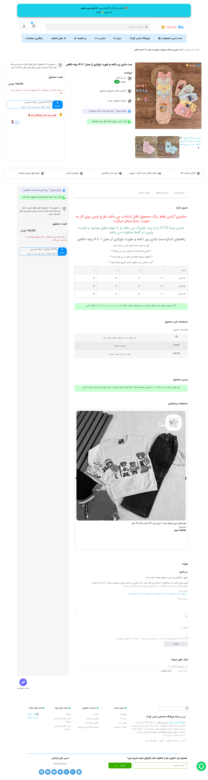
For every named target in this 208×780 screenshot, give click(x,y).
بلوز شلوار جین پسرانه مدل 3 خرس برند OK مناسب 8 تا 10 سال (159, 523)
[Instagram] (66, 772)
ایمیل (185, 627)
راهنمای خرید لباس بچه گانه (110, 305)
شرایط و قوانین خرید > (116, 100)
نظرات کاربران (144, 192)
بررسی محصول (162, 192)
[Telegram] (79, 772)
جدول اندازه (180, 192)
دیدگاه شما (182, 599)
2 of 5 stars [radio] (144, 594)
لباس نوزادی (189, 49)
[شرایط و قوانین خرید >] (129, 101)
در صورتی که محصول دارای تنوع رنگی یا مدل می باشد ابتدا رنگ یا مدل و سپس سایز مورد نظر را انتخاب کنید (33, 65)
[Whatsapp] (73, 772)
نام (186, 616)
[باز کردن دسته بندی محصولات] (159, 38)
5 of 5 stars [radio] (180, 594)
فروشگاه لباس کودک (176, 722)
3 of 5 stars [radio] (156, 594)
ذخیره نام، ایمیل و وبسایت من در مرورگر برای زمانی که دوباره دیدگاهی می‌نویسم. (150, 638)
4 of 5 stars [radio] (168, 594)
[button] (138, 147)
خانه (197, 49)
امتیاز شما (183, 591)
